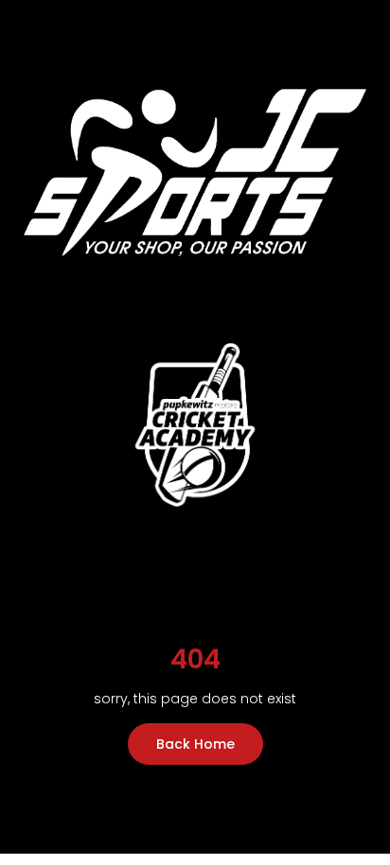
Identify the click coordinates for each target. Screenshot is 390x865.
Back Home (195, 744)
